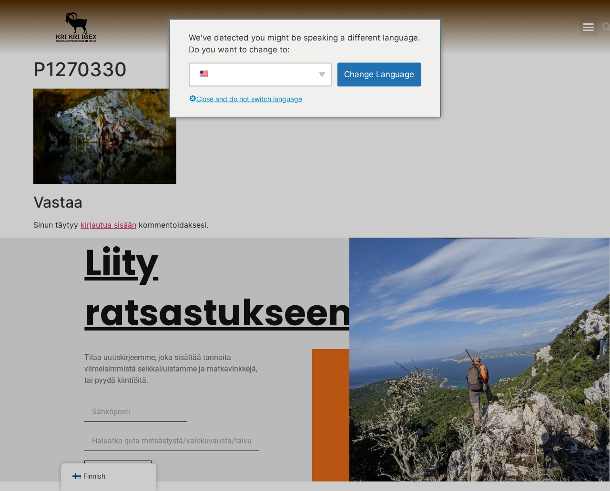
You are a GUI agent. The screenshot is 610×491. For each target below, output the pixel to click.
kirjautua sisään (108, 225)
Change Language (379, 74)
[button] (589, 27)
